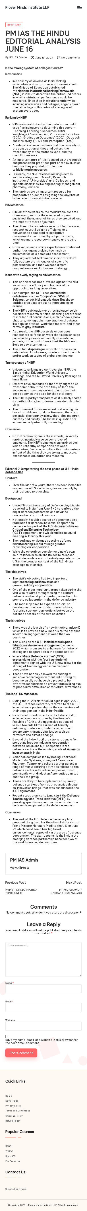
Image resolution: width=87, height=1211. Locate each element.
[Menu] (79, 7)
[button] (19, 868)
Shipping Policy (14, 1115)
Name (9, 983)
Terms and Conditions (17, 1110)
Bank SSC (10, 1156)
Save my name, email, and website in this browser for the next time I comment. (41, 1041)
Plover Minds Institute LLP (27, 7)
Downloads (11, 1100)
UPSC (8, 1146)
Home (8, 1095)
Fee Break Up (12, 1161)
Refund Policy (13, 1120)
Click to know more (16, 1188)
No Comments (70, 57)
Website (10, 1020)
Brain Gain (14, 24)
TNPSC (9, 1151)
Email (9, 1001)
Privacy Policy (13, 1105)
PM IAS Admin (24, 860)
